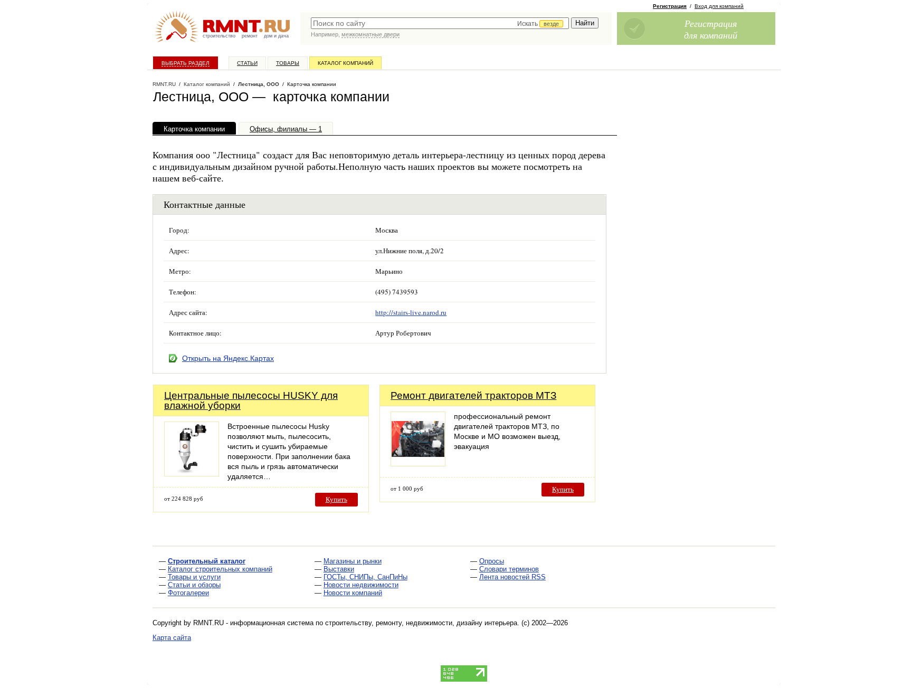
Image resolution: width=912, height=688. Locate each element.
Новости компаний (353, 593)
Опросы (491, 561)
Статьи (247, 63)
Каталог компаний (345, 63)
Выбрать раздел (186, 63)
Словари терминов (509, 569)
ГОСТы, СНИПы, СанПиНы (365, 577)
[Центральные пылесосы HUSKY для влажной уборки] (191, 473)
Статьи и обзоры (194, 585)
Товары (287, 63)
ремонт (250, 36)
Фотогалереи (188, 593)
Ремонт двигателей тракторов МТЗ (473, 395)
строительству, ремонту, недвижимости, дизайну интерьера (421, 623)
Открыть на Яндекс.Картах (228, 358)
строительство (219, 36)
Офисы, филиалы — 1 (286, 129)
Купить (336, 499)
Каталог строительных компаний (220, 569)
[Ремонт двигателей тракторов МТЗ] (418, 463)
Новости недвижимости (361, 585)
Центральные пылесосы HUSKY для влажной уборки (251, 400)
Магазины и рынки (353, 561)
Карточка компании (194, 129)
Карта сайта (172, 638)
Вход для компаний (719, 6)
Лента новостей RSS (512, 577)
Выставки (339, 569)
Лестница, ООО (258, 84)
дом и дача (276, 36)
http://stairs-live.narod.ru (410, 312)
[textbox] (440, 23)
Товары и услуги (194, 577)
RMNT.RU (164, 84)
